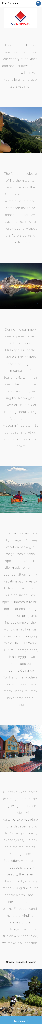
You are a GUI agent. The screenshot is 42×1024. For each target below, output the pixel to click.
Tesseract (22, 1021)
